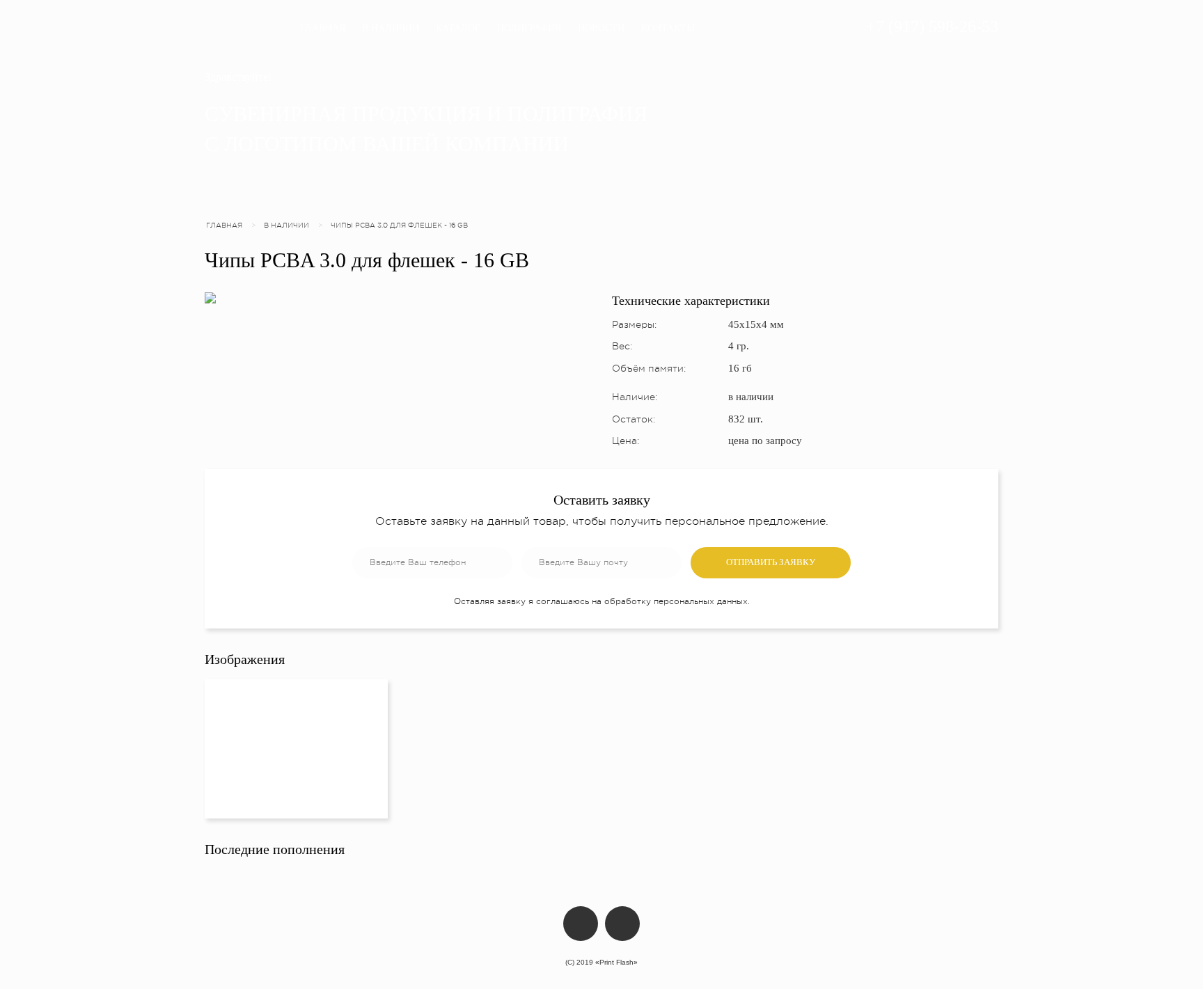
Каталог (458, 28)
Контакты (668, 28)
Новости (601, 28)
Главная (322, 28)
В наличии (390, 28)
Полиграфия (529, 28)
